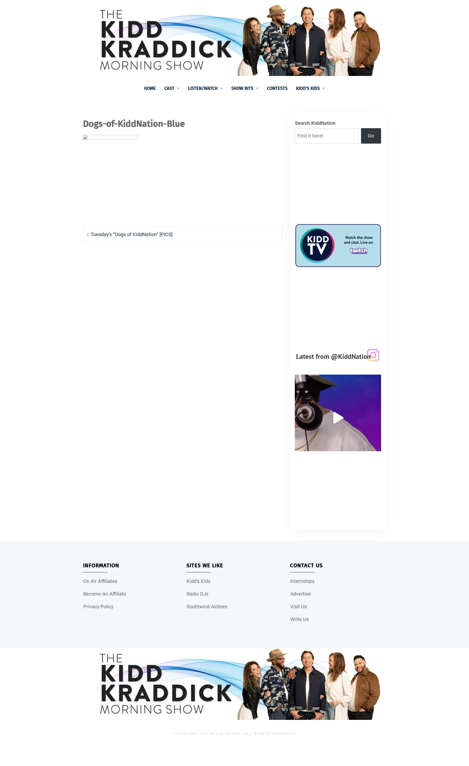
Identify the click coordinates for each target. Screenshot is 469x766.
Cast (169, 88)
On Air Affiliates (100, 581)
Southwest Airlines (207, 606)
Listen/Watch (203, 88)
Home (150, 88)
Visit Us (298, 606)
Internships (302, 581)
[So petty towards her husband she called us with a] (338, 418)
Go (371, 136)
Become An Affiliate (104, 594)
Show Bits (242, 88)
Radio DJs (197, 594)
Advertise (300, 594)
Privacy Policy (98, 606)
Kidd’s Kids (308, 88)
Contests (277, 88)
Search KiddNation (315, 123)
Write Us (299, 619)
